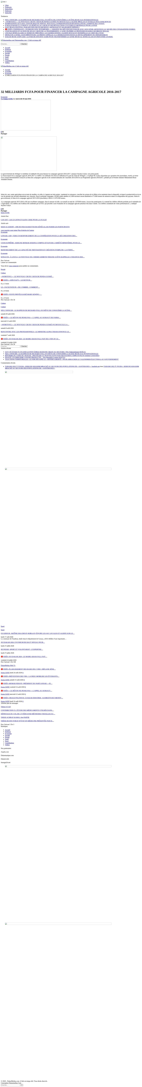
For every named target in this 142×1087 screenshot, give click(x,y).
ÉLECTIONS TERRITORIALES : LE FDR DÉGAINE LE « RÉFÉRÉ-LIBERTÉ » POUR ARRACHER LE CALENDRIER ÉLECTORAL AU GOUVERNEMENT (62, 359)
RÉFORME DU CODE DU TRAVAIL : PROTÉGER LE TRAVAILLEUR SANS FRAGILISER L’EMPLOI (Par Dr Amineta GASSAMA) (52, 355)
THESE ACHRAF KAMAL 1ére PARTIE (15, 717)
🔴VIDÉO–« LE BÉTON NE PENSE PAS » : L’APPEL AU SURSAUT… (26, 691)
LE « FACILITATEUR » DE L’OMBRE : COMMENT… (20, 287)
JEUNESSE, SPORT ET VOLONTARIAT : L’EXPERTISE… (22, 649)
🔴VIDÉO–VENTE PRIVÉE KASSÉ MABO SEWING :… (21, 294)
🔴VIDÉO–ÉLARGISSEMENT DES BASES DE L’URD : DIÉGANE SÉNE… (28, 669)
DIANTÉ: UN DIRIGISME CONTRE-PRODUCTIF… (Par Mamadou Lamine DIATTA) (35, 357)
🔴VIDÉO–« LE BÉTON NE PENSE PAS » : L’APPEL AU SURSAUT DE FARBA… (31, 317)
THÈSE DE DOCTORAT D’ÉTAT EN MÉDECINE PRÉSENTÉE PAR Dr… (27, 721)
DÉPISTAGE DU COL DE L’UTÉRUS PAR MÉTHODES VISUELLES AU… (28, 714)
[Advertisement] (39, 82)
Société (7, 53)
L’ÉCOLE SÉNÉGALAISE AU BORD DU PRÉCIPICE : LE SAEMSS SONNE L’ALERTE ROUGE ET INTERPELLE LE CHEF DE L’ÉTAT (54, 33)
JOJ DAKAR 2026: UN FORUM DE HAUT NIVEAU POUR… (23, 642)
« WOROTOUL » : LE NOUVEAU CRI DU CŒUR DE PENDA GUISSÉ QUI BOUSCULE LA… (35, 325)
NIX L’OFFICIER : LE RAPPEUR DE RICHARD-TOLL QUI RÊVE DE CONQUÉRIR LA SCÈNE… (36, 310)
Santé (7, 57)
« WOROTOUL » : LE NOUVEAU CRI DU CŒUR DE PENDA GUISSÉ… (27, 276)
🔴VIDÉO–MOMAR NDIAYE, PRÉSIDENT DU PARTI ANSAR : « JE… (26, 683)
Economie (8, 51)
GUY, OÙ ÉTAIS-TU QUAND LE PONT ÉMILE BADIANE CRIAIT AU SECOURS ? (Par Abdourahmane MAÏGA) (45, 352)
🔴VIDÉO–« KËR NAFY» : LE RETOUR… (16, 280)
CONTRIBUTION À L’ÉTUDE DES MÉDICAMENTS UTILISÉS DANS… (27, 710)
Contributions (9, 61)
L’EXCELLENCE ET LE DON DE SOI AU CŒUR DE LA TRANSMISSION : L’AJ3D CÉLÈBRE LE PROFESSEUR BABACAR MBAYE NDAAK (57, 31)
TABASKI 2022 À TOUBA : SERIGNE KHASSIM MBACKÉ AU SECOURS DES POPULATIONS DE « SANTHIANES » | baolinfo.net (52, 366)
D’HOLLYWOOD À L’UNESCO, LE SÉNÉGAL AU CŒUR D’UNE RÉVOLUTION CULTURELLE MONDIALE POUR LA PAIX (51, 25)
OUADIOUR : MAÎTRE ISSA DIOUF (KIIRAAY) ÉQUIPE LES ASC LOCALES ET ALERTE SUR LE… (38, 633)
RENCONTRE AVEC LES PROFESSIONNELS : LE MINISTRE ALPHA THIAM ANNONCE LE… (36, 332)
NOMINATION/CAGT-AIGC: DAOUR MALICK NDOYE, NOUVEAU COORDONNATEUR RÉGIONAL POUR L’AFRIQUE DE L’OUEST (55, 23)
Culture (3, 273)
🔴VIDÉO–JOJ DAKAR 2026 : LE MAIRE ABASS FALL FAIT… (24, 656)
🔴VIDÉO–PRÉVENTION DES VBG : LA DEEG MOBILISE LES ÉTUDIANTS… (30, 676)
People (7, 55)
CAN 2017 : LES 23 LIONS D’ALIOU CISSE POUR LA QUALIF (24, 220)
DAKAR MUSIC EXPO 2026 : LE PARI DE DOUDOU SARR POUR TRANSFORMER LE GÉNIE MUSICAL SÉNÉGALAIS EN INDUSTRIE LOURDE (59, 37)
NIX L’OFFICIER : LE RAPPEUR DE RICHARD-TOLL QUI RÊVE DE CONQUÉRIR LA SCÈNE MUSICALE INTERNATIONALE (51, 20)
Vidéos (7, 63)
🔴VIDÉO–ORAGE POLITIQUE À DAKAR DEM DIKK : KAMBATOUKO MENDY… (32, 698)
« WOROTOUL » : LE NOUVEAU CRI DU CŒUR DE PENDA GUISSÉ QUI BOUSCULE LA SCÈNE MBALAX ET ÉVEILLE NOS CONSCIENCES (58, 22)
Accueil (7, 48)
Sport (7, 59)
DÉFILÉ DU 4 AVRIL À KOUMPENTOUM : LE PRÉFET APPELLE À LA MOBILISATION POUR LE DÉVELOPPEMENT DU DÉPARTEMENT (56, 35)
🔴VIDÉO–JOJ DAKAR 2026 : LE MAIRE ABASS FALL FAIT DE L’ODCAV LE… (30, 339)
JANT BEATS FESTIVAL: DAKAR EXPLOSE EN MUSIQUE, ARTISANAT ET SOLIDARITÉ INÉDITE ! (42, 27)
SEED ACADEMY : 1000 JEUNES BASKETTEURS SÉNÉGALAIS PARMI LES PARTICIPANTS (35, 227)
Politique (8, 49)
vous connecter (14, 266)
